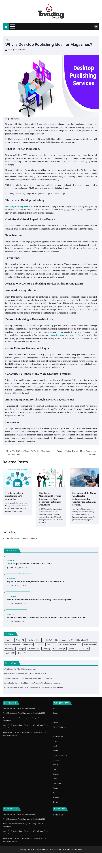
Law (21, 649)
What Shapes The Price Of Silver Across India (29, 563)
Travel (22, 653)
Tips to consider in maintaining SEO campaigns (14, 496)
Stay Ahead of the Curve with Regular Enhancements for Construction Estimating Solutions (84, 499)
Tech (7, 40)
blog (37, 849)
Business (11, 578)
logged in (18, 538)
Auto (8, 640)
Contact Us (58, 815)
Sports (73, 649)
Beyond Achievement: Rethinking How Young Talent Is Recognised (39, 599)
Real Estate (59, 649)
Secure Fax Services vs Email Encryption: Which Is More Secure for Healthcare (46, 617)
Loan (46, 649)
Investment (90, 644)
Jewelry (9, 649)
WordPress (77, 849)
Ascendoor (56, 849)
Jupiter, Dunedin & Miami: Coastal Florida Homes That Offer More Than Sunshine (33, 688)
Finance (10, 560)
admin (9, 50)
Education (82, 640)
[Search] (96, 27)
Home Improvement (69, 644)
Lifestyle (11, 596)
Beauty (20, 640)
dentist (47, 640)
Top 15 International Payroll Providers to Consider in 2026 (36, 581)
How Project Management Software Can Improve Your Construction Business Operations (50, 499)
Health (10, 614)
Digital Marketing (64, 640)
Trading (9, 653)
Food (39, 644)
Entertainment (12, 644)
